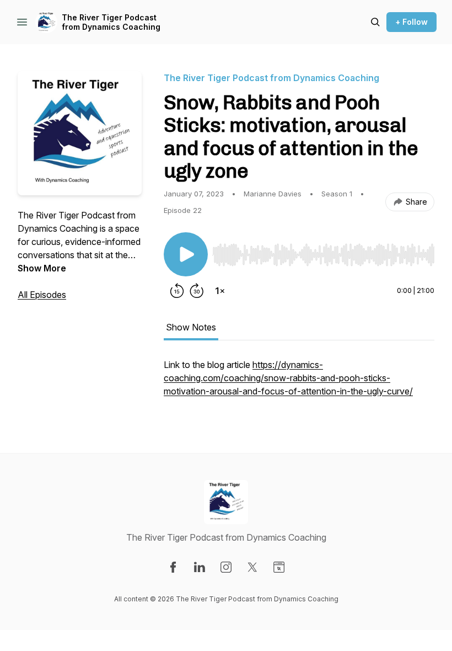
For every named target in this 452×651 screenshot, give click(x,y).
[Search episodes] (375, 22)
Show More (42, 268)
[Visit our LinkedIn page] (199, 567)
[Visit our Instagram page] (226, 567)
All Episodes (42, 294)
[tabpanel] (299, 383)
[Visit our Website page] (278, 567)
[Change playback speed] (220, 290)
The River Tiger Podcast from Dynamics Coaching (111, 22)
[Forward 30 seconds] (197, 290)
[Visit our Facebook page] (173, 567)
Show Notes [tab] (191, 327)
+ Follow (411, 21)
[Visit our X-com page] (252, 567)
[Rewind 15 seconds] (177, 290)
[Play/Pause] (186, 254)
